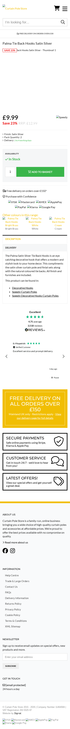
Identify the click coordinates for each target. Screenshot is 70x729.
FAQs (8, 592)
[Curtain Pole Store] (15, 8)
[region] (35, 356)
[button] (7, 356)
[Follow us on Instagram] (12, 551)
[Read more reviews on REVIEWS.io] (35, 330)
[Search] (63, 22)
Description (13, 239)
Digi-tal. (18, 713)
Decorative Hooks (22, 287)
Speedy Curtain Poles (24, 291)
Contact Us (11, 586)
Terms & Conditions (16, 620)
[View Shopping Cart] (57, 9)
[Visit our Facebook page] (5, 551)
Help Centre (12, 575)
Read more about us (16, 542)
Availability (12, 153)
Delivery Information (17, 598)
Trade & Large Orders (17, 581)
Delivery (10, 247)
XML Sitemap (12, 626)
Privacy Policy (13, 609)
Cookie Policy (12, 615)
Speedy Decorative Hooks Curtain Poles (35, 295)
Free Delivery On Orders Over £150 (36, 33)
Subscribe (10, 666)
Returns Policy (13, 603)
